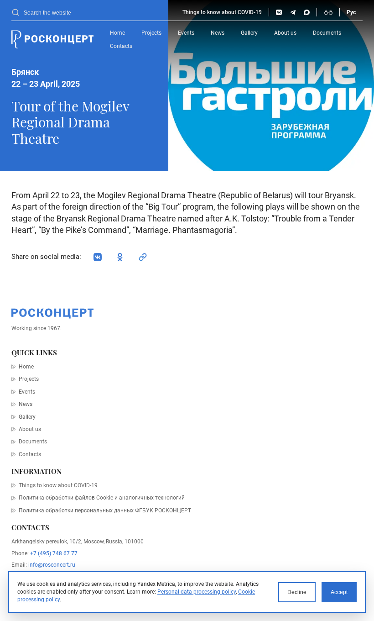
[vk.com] (279, 13)
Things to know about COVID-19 (222, 12)
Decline (296, 592)
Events (186, 33)
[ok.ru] (120, 257)
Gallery (249, 33)
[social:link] (143, 257)
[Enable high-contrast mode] (328, 12)
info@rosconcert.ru (51, 565)
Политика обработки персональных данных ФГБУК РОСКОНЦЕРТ (105, 510)
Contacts (121, 46)
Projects (151, 33)
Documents (327, 33)
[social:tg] (293, 13)
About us (285, 33)
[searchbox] (100, 13)
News (217, 33)
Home (117, 33)
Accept (339, 592)
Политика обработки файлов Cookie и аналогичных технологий (102, 498)
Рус (351, 12)
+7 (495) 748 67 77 (54, 553)
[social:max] (307, 13)
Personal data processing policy (196, 592)
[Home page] (52, 39)
